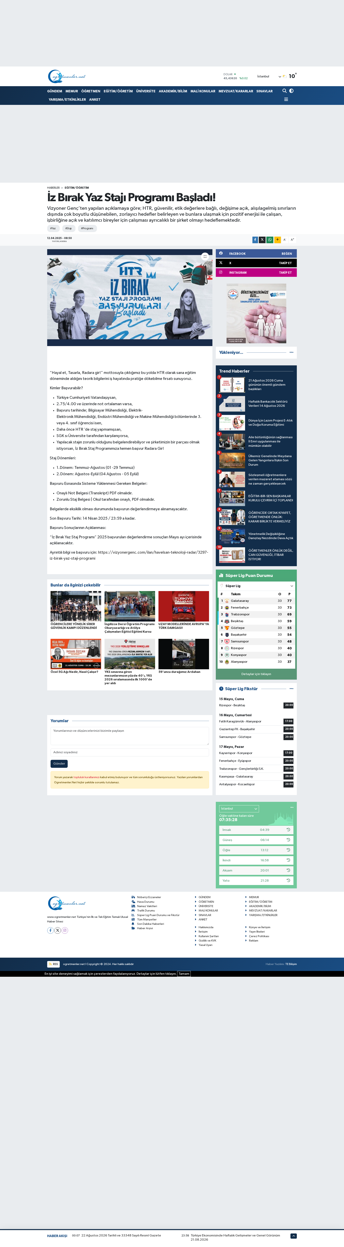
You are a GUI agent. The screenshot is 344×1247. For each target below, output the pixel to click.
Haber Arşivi (145, 928)
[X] (57, 930)
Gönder (59, 763)
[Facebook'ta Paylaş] (255, 240)
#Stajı (68, 228)
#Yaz (53, 228)
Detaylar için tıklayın (256, 674)
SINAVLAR (264, 91)
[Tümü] (291, 352)
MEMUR (71, 91)
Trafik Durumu (146, 910)
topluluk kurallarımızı (86, 777)
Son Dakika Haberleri (150, 923)
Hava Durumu (145, 901)
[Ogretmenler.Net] (67, 76)
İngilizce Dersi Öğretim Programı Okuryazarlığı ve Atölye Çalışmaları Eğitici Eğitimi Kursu (129, 628)
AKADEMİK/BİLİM (173, 91)
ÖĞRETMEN (90, 91)
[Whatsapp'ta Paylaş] (269, 240)
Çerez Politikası (259, 936)
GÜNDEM (54, 91)
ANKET (95, 99)
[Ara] (284, 91)
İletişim (203, 931)
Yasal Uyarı (205, 945)
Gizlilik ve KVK (207, 940)
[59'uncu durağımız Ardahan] (183, 654)
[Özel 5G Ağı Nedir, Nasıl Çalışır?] (76, 654)
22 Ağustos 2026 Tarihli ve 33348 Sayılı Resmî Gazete (121, 1235)
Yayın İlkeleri (257, 931)
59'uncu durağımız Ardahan (179, 671)
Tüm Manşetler (147, 919)
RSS (55, 964)
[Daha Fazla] (277, 240)
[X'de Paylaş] (262, 240)
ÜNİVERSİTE (145, 91)
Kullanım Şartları (209, 936)
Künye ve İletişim (259, 927)
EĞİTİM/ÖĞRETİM (118, 91)
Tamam (184, 974)
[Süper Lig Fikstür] (291, 689)
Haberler (53, 187)
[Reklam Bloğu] (256, 313)
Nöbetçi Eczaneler (149, 897)
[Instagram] (65, 930)
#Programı (87, 228)
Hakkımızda (206, 927)
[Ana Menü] (285, 100)
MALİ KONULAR (203, 91)
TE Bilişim (291, 964)
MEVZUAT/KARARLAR (236, 91)
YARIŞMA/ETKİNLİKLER (67, 99)
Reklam (253, 940)
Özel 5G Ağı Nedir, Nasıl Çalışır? (74, 671)
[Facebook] (50, 930)
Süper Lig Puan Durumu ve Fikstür (158, 915)
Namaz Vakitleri (147, 906)
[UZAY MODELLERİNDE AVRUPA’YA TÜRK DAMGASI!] (183, 606)
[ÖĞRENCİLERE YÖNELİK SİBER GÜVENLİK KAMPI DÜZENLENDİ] (76, 606)
